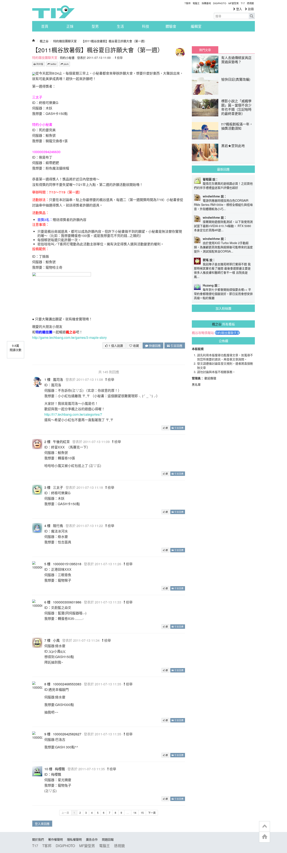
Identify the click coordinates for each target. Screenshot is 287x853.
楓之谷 (44, 41)
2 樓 (47, 441)
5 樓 (47, 563)
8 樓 (47, 684)
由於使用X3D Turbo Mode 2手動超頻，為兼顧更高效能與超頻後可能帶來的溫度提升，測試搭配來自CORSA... (223, 247)
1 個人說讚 (115, 345)
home (264, 837)
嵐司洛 (58, 379)
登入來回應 (42, 823)
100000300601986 (67, 602)
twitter (53, 64)
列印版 (39, 64)
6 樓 (47, 602)
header (264, 826)
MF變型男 (233, 3)
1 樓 (47, 379)
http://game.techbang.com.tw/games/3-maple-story (69, 337)
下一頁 (152, 812)
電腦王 (196, 3)
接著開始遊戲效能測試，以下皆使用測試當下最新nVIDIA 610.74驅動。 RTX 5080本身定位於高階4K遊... (223, 225)
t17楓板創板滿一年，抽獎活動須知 (237, 126)
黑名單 (196, 384)
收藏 (135, 345)
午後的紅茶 (61, 441)
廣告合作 (92, 839)
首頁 (44, 26)
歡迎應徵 (210, 378)
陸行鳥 (58, 525)
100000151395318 (67, 563)
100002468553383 (67, 684)
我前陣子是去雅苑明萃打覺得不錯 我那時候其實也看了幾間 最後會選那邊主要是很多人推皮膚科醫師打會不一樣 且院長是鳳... (222, 270)
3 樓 (47, 487)
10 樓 (48, 768)
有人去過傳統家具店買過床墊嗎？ (236, 59)
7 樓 (47, 640)
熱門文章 (205, 50)
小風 (56, 640)
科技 (145, 26)
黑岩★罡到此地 (233, 145)
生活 (120, 26)
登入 (238, 9)
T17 (53, 11)
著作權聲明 (55, 839)
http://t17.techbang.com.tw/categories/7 (73, 414)
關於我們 (38, 839)
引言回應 (176, 345)
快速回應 (154, 345)
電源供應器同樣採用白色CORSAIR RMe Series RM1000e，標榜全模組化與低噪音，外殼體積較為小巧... (223, 204)
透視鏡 (250, 3)
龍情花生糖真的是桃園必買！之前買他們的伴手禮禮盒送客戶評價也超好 (223, 185)
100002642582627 (67, 734)
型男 (95, 26)
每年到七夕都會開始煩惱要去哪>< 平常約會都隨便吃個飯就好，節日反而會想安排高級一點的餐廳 (223, 293)
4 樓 (47, 525)
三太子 (58, 487)
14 (134, 812)
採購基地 (206, 3)
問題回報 (108, 839)
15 (142, 812)
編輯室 (196, 26)
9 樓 (47, 734)
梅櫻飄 (60, 768)
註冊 (250, 9)
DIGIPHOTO (219, 3)
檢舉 (119, 57)
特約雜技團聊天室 (65, 41)
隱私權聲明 (74, 839)
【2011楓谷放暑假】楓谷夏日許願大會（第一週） (114, 41)
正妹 (70, 26)
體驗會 (171, 26)
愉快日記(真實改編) (235, 79)
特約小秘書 (67, 57)
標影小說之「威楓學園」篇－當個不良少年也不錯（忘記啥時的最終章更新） (236, 107)
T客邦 (187, 3)
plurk (65, 64)
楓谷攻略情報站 (203, 333)
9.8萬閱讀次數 (15, 347)
